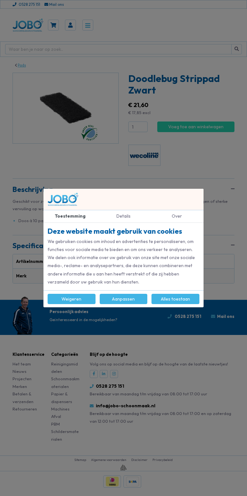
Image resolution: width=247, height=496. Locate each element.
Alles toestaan (175, 299)
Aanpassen (123, 299)
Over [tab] (177, 216)
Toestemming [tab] (70, 216)
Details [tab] (123, 216)
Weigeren (71, 299)
